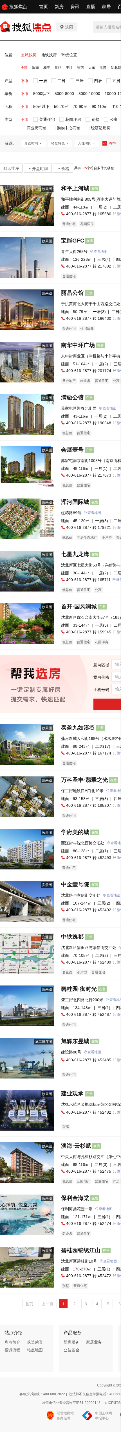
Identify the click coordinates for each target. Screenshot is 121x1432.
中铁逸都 (72, 936)
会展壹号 (72, 450)
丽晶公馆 (72, 293)
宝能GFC (72, 240)
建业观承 (72, 1093)
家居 (106, 6)
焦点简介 (12, 1342)
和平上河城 (75, 188)
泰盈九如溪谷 (78, 727)
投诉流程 (12, 1350)
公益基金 (71, 1350)
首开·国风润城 (79, 606)
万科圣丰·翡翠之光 (84, 780)
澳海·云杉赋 (76, 1146)
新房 (59, 6)
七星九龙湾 (75, 554)
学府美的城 (75, 832)
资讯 (74, 6)
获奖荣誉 (35, 1342)
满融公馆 (72, 397)
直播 (90, 6)
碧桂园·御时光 (79, 989)
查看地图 (100, 251)
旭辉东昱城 (75, 1041)
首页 (43, 6)
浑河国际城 (75, 502)
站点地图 (35, 1350)
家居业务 (94, 1342)
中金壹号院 (75, 884)
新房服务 (71, 1342)
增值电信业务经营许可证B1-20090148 (71, 1403)
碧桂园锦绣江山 (80, 1250)
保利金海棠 (75, 1198)
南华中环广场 (78, 345)
